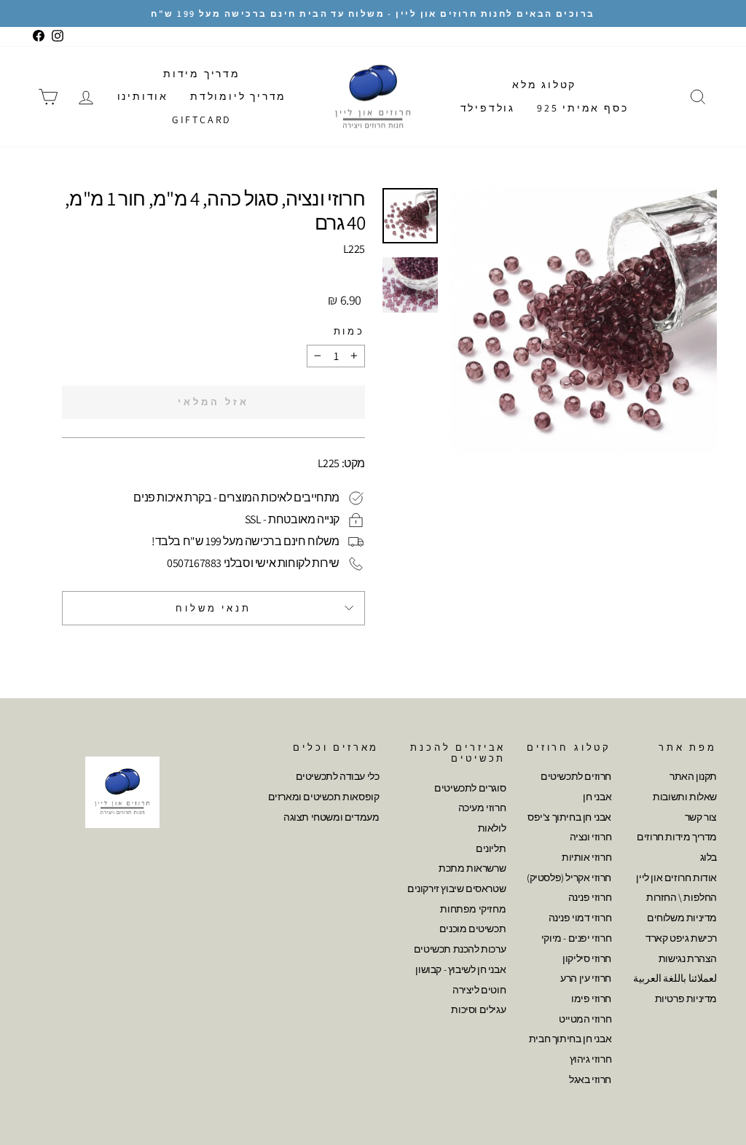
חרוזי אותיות (586, 857)
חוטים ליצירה (479, 989)
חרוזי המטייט (585, 1018)
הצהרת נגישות (688, 958)
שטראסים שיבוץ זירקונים (456, 888)
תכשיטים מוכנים (472, 928)
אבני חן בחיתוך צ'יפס (569, 817)
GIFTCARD (202, 119)
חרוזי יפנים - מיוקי (576, 938)
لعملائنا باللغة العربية (675, 978)
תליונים (491, 848)
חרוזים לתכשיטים (576, 776)
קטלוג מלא (544, 84)
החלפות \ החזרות (681, 897)
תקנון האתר (693, 776)
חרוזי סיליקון (586, 958)
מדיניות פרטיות (686, 998)
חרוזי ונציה (591, 836)
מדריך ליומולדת (238, 96)
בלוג (708, 857)
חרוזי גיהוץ (591, 1059)
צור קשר (701, 817)
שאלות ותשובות (685, 796)
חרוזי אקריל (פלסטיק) (569, 877)
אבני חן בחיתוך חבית (570, 1038)
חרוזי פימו (591, 998)
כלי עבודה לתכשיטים (338, 776)
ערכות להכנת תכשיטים (460, 949)
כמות (349, 331)
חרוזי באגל (590, 1079)
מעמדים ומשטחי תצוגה (331, 817)
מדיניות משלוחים (682, 917)
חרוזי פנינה (590, 897)
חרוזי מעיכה (482, 807)
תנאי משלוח (213, 608)
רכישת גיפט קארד (681, 938)
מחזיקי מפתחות (473, 908)
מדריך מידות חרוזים (677, 836)
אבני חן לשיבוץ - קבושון (460, 969)
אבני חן (597, 796)
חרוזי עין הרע (585, 978)
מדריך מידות (201, 73)
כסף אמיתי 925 (582, 107)
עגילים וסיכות (478, 1009)
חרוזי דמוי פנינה (580, 917)
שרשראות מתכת (472, 868)
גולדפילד (487, 107)
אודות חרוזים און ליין (676, 877)
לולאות (492, 828)
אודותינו (142, 96)
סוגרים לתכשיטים (470, 787)
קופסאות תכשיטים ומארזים (324, 796)
